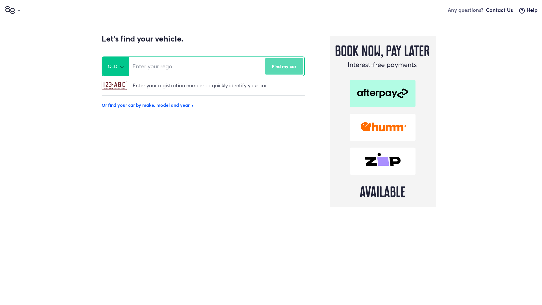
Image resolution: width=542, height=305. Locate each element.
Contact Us (499, 9)
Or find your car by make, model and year (148, 105)
